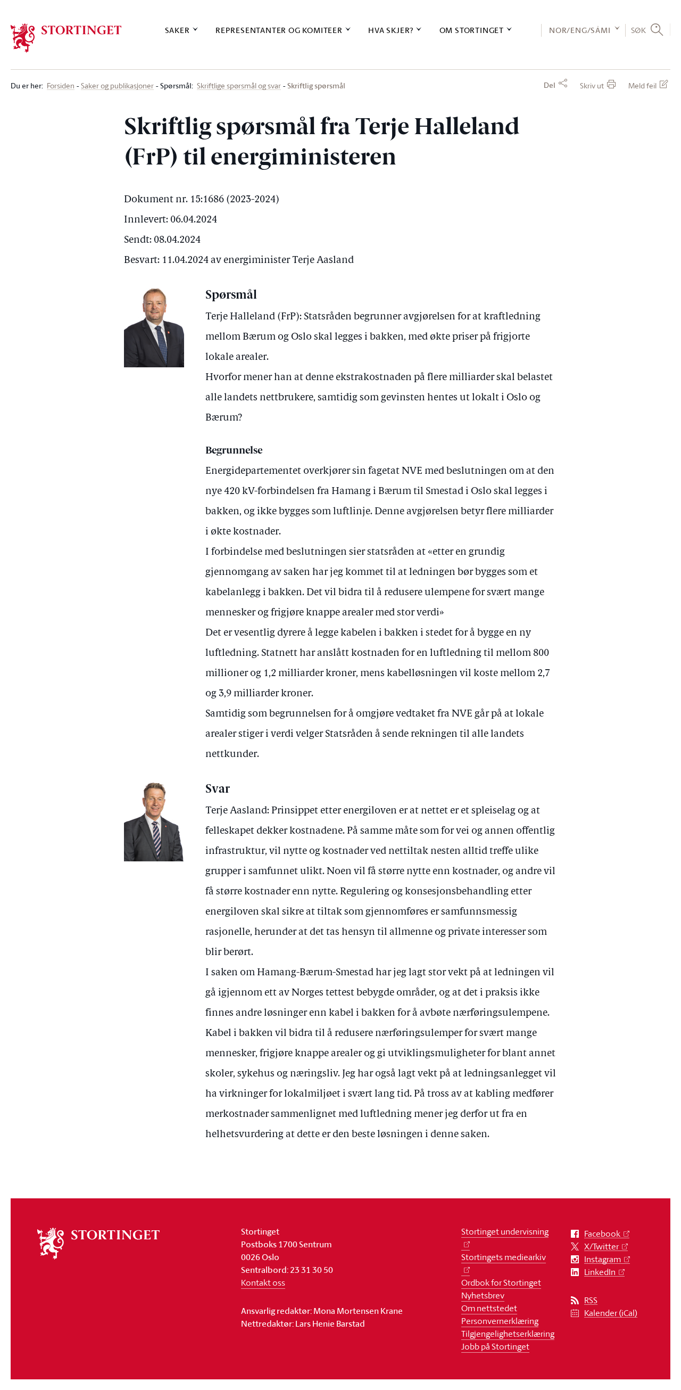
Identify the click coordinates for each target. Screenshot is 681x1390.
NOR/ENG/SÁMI (580, 30)
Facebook (602, 1233)
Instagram (602, 1259)
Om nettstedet (489, 1308)
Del (549, 85)
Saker (177, 30)
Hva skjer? (390, 30)
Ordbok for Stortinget (501, 1282)
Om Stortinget (471, 30)
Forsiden (60, 86)
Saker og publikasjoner (117, 86)
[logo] (66, 38)
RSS (590, 1300)
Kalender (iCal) (610, 1313)
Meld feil (642, 85)
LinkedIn (600, 1272)
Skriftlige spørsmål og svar (239, 86)
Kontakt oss (263, 1282)
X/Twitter (601, 1246)
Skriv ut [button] (592, 85)
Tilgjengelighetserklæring (507, 1333)
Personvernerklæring (499, 1321)
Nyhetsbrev (482, 1295)
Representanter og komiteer (279, 30)
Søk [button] (638, 29)
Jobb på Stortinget (495, 1346)
